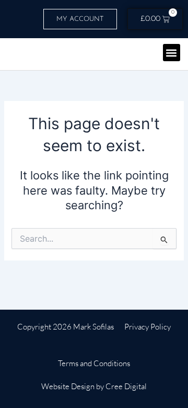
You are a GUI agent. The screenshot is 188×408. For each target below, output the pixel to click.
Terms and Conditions (94, 363)
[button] (171, 52)
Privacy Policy (147, 327)
